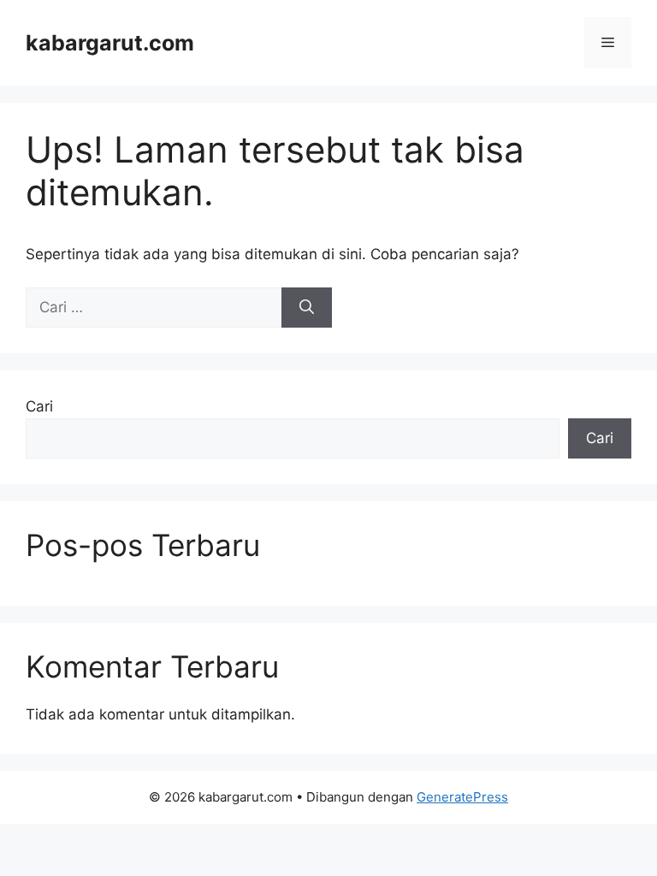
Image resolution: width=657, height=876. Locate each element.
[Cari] (306, 307)
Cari (39, 406)
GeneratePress (462, 797)
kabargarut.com (110, 43)
